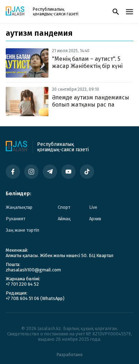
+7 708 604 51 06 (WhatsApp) (35, 298)
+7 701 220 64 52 (22, 284)
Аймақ (64, 218)
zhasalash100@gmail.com (33, 269)
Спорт (64, 207)
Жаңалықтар (19, 207)
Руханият (15, 218)
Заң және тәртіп (22, 230)
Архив (95, 218)
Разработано (70, 355)
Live (93, 207)
